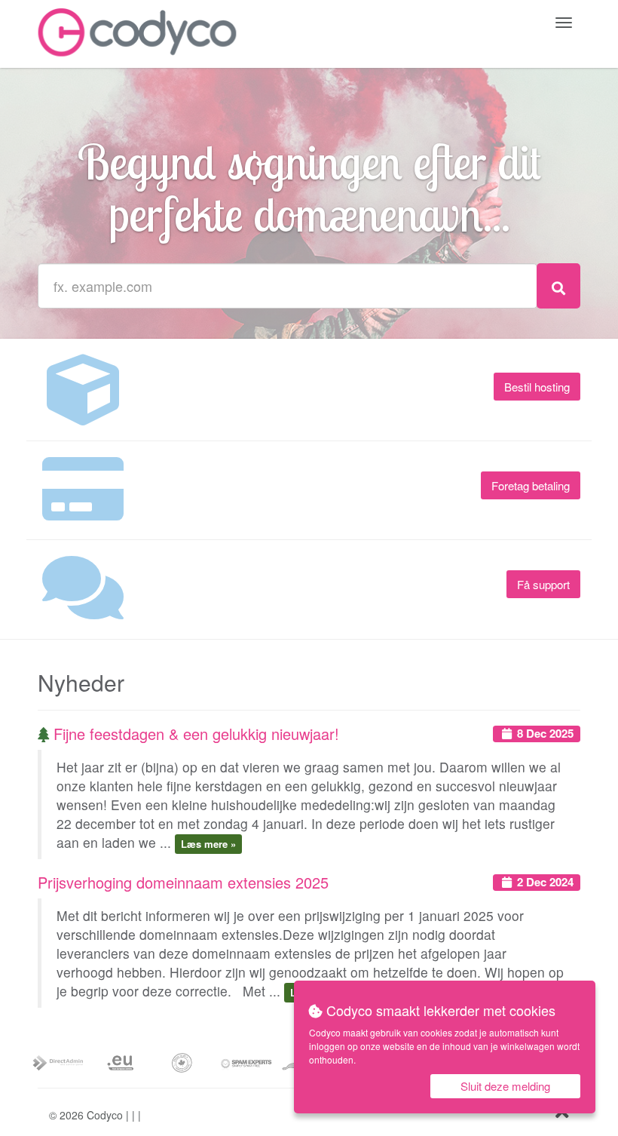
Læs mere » (208, 844)
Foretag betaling (530, 485)
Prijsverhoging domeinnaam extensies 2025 (183, 882)
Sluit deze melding (505, 1086)
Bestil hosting (537, 387)
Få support (543, 584)
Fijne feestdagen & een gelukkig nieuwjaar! (194, 734)
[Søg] (558, 286)
